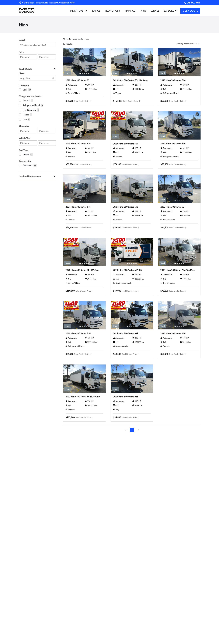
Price (21, 52)
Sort (187, 43)
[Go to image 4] (86, 74)
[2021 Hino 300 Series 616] (84, 189)
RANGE (96, 10)
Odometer (24, 125)
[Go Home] (26, 11)
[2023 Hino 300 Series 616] (84, 125)
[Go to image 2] (82, 74)
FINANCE (130, 10)
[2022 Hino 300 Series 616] (179, 315)
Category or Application (30, 96)
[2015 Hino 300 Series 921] (132, 315)
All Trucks (67, 38)
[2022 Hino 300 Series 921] (179, 189)
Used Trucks (78, 38)
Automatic (27, 165)
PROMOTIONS (112, 10)
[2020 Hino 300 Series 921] (84, 62)
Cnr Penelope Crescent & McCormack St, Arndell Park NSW (48, 3)
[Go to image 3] (84, 74)
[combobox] (36, 78)
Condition (24, 85)
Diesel (25, 154)
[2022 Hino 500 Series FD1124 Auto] (132, 62)
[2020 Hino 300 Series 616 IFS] (132, 252)
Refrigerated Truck (31, 105)
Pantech (26, 100)
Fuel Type (23, 150)
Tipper (25, 114)
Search (22, 39)
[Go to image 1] (80, 74)
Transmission (25, 161)
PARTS (143, 10)
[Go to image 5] (88, 74)
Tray (24, 119)
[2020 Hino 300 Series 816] (179, 62)
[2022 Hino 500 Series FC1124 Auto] (84, 379)
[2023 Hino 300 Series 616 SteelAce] (179, 252)
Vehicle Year (25, 138)
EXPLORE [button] (169, 10)
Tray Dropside (29, 109)
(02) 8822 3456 (193, 2)
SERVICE (155, 10)
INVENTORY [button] (76, 10)
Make (21, 73)
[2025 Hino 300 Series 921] (132, 379)
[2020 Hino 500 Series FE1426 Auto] (84, 252)
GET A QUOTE (190, 10)
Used (24, 89)
